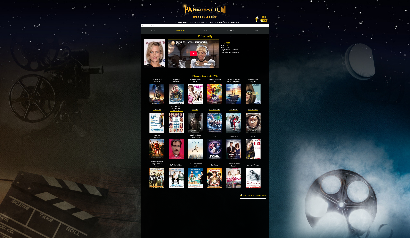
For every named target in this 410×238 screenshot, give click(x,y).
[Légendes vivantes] (156, 158)
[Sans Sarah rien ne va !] (195, 187)
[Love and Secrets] (253, 187)
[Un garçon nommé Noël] (176, 103)
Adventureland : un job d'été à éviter (157, 164)
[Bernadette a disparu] (253, 103)
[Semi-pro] (214, 187)
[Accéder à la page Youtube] (264, 18)
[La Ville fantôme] (176, 187)
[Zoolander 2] (233, 132)
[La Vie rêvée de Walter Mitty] (195, 158)
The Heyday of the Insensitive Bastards (176, 108)
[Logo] (205, 20)
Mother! (195, 109)
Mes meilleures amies (195, 81)
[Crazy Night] (233, 158)
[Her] (176, 158)
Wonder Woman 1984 (215, 81)
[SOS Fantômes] (214, 132)
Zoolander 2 (233, 109)
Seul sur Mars (253, 109)
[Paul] (214, 158)
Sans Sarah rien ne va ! (195, 165)
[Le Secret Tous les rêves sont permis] (233, 103)
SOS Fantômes (214, 109)
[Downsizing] (156, 132)
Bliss (253, 136)
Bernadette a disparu (253, 81)
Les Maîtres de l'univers (157, 81)
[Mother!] (195, 132)
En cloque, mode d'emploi (234, 165)
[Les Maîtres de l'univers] (156, 103)
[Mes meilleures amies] (195, 103)
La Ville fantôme (176, 165)
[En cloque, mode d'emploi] (233, 187)
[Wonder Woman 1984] (214, 103)
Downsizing (157, 109)
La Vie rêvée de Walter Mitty (195, 136)
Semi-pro (214, 165)
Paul (214, 136)
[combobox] (205, 25)
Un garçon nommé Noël (176, 81)
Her (176, 136)
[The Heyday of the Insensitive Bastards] (176, 132)
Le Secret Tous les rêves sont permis (233, 81)
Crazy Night (233, 136)
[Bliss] (253, 158)
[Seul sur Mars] (253, 132)
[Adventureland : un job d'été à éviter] (156, 187)
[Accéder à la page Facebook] (257, 18)
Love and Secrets (253, 165)
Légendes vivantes (157, 136)
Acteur (229, 46)
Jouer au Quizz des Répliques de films (254, 195)
